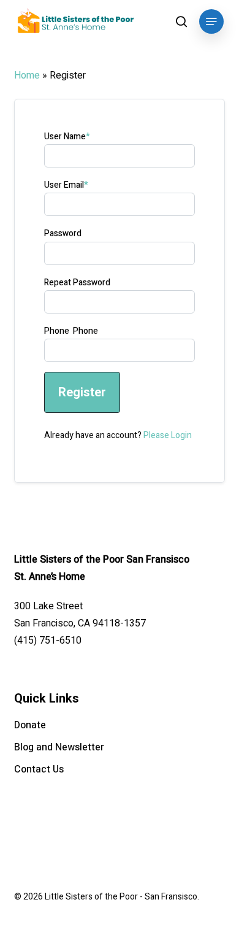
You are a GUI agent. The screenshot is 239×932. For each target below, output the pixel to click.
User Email (66, 185)
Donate (30, 725)
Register (82, 392)
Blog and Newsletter (59, 747)
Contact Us (39, 769)
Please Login (167, 435)
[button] (211, 21)
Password (63, 233)
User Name (67, 136)
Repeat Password (77, 282)
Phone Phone (71, 331)
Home (27, 75)
